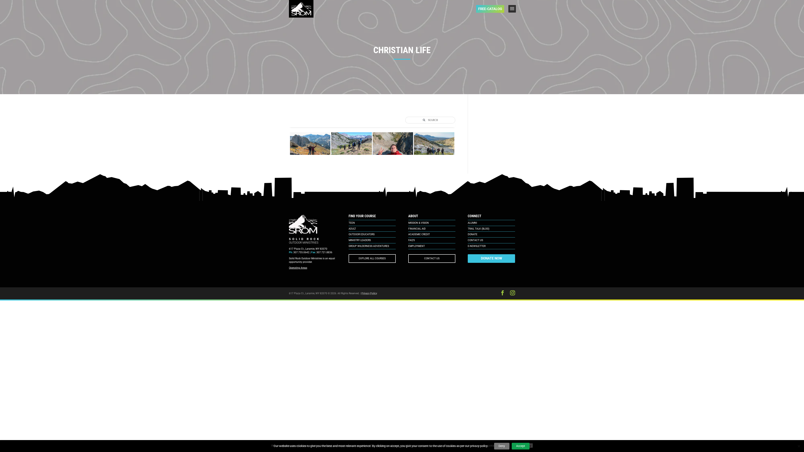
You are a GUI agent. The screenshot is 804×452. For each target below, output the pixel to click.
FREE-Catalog (490, 9)
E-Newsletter (477, 246)
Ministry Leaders (360, 240)
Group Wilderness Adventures (369, 246)
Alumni (472, 222)
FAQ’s (411, 240)
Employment (416, 246)
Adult (352, 228)
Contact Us (475, 240)
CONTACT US (431, 258)
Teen (352, 222)
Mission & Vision (418, 222)
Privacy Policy (369, 293)
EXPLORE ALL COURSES (372, 258)
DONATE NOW (491, 258)
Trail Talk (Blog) (478, 228)
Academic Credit (419, 234)
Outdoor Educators (362, 234)
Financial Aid (417, 228)
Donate (472, 234)
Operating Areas (298, 267)
